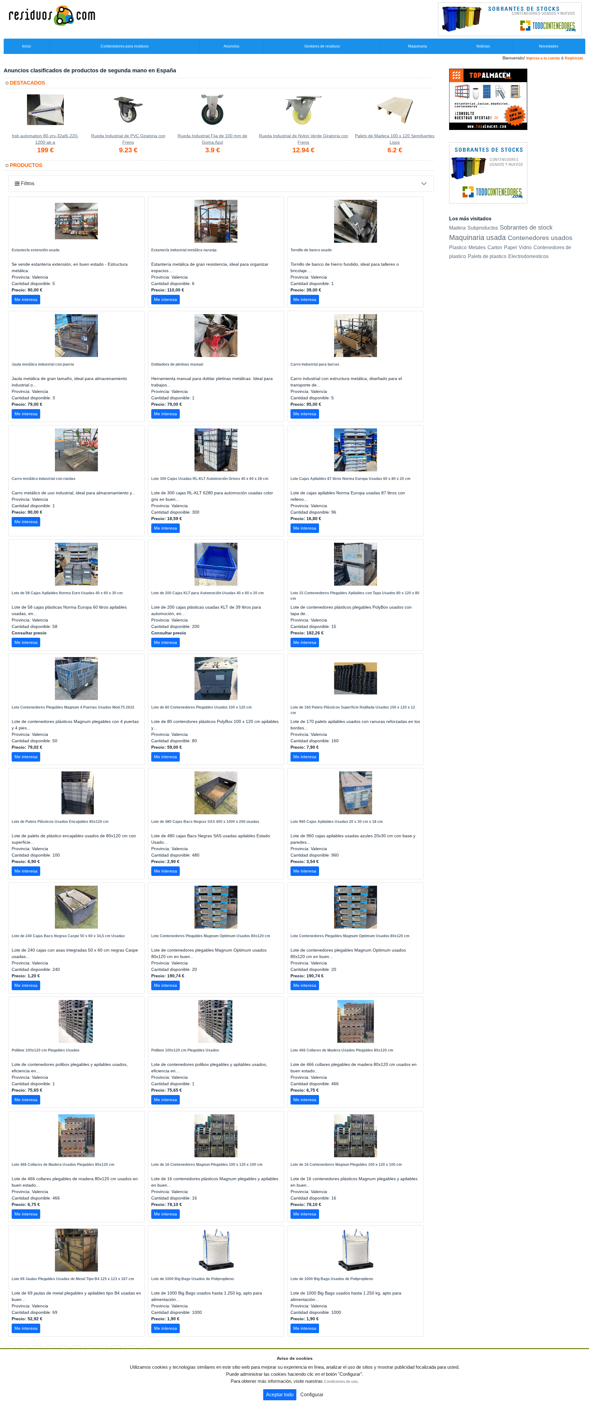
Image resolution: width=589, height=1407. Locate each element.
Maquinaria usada (477, 237)
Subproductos (483, 227)
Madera (457, 227)
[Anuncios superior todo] (510, 19)
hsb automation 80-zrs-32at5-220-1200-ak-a (45, 139)
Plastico (458, 247)
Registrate (574, 58)
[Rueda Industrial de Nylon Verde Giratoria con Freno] (303, 113)
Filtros (27, 183)
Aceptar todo (280, 1394)
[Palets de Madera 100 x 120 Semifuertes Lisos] (394, 113)
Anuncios (231, 46)
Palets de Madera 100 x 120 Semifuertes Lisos (394, 139)
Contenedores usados (540, 237)
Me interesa (25, 299)
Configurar (311, 1394)
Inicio (26, 46)
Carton (494, 247)
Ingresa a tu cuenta (543, 58)
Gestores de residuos (322, 46)
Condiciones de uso (340, 1381)
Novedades (548, 46)
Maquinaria (417, 46)
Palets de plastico (487, 256)
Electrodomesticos (528, 256)
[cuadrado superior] (488, 99)
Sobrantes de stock (526, 227)
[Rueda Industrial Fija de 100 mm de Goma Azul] (212, 113)
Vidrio (525, 247)
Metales (477, 247)
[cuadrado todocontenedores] (488, 172)
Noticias (483, 46)
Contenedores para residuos (124, 46)
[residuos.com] (51, 15)
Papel (510, 247)
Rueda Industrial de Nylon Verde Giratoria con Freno (303, 139)
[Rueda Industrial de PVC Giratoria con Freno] (128, 113)
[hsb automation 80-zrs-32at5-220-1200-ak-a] (45, 113)
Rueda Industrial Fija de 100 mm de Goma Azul (212, 139)
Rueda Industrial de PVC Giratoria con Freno (128, 139)
